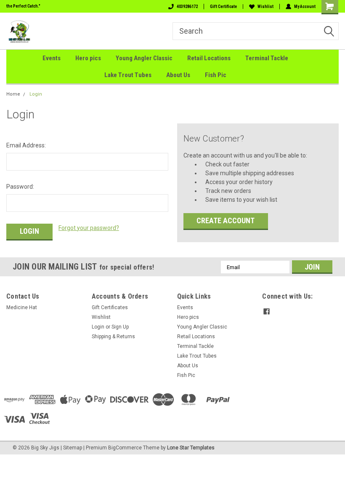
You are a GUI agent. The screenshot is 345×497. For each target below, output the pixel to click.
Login (35, 94)
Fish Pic (215, 75)
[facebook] (266, 311)
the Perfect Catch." (23, 6)
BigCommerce (125, 448)
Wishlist (265, 6)
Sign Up (120, 327)
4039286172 (187, 6)
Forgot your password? (88, 227)
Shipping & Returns (113, 336)
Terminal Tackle (266, 58)
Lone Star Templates (191, 448)
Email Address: (26, 145)
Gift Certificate (223, 6)
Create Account (225, 220)
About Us (178, 75)
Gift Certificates (110, 307)
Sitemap (72, 448)
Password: (20, 186)
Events (51, 58)
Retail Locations (209, 58)
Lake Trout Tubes (127, 75)
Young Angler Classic (144, 58)
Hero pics (88, 58)
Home (13, 94)
